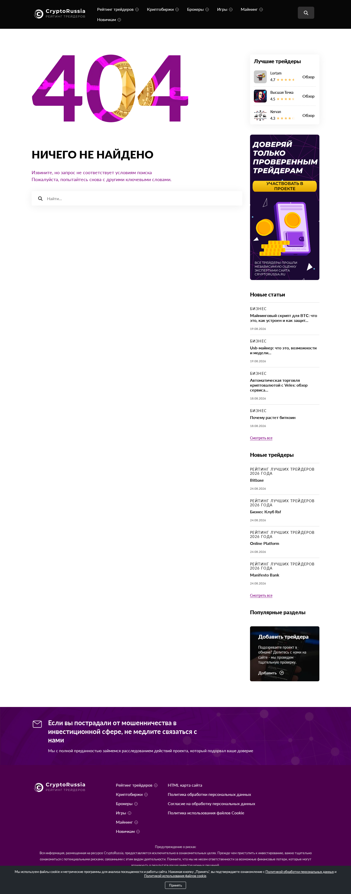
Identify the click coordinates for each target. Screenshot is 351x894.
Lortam (276, 73)
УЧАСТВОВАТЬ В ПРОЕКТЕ (284, 186)
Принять (175, 885)
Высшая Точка (281, 92)
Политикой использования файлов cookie (175, 876)
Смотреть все (261, 438)
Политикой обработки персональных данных (299, 872)
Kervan (275, 111)
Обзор (308, 76)
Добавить (267, 672)
